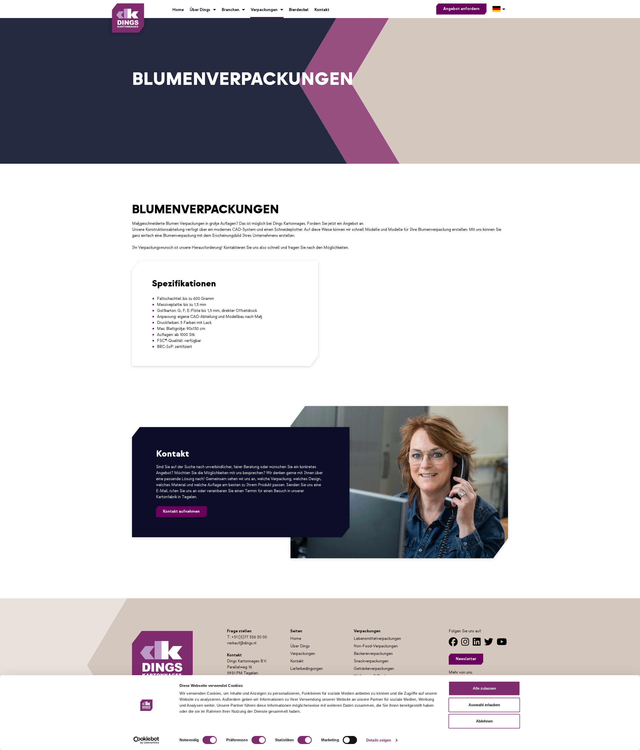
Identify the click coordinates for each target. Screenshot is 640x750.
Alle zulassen (484, 688)
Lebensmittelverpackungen (377, 638)
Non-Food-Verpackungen (376, 646)
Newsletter (466, 659)
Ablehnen (484, 721)
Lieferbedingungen (306, 668)
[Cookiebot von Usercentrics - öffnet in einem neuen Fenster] (146, 740)
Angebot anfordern (461, 9)
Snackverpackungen (371, 661)
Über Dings (200, 10)
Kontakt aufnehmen (181, 511)
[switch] (259, 740)
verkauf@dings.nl (241, 643)
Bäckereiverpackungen (373, 653)
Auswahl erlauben (484, 705)
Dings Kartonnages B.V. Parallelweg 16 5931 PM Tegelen (247, 667)
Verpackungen (264, 10)
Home (178, 10)
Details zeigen (378, 740)
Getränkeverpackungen (374, 668)
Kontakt (321, 10)
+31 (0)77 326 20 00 (249, 637)
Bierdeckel (298, 10)
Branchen (231, 10)
